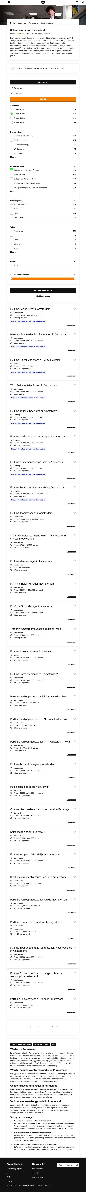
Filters (42, 82)
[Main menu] (2, 2)
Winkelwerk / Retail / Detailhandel (27, 183)
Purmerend (33, 23)
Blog (8, 1173)
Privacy (47, 1185)
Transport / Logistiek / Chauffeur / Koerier (30, 188)
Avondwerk (18, 153)
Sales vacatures (47, 23)
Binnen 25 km (19, 114)
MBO (16, 209)
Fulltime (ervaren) (20, 140)
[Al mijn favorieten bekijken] (9, 2)
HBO (16, 213)
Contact (10, 1181)
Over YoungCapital (14, 1169)
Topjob (17, 265)
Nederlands (18, 231)
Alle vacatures (37, 1169)
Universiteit (18, 218)
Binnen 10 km (19, 109)
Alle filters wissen (43, 296)
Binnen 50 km (19, 118)
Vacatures (22, 23)
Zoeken (43, 99)
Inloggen (35, 1173)
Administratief (19, 174)
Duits (16, 240)
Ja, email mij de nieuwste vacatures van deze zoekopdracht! (40, 68)
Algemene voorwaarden (35, 1185)
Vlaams (17, 244)
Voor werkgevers (38, 1177)
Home (12, 23)
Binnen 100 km (19, 122)
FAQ (53, 1044)
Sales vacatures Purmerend (21, 1044)
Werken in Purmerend (41, 1044)
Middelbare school (21, 204)
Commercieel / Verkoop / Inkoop (26, 170)
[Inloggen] (83, 2)
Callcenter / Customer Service (25, 179)
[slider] (10, 278)
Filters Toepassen (43, 290)
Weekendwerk (19, 149)
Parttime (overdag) (21, 145)
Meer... (13, 157)
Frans (16, 248)
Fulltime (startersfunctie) (23, 136)
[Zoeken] (78, 2)
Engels (16, 235)
